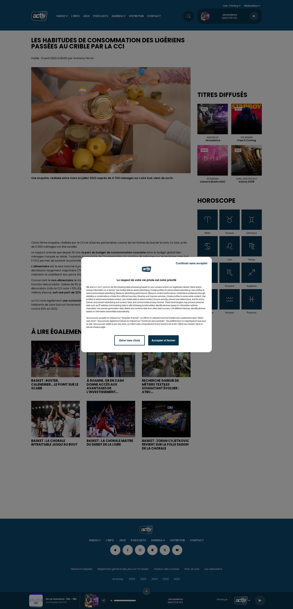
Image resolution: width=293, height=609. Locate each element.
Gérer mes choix (129, 340)
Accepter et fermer (163, 340)
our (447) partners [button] (102, 286)
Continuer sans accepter (192, 263)
